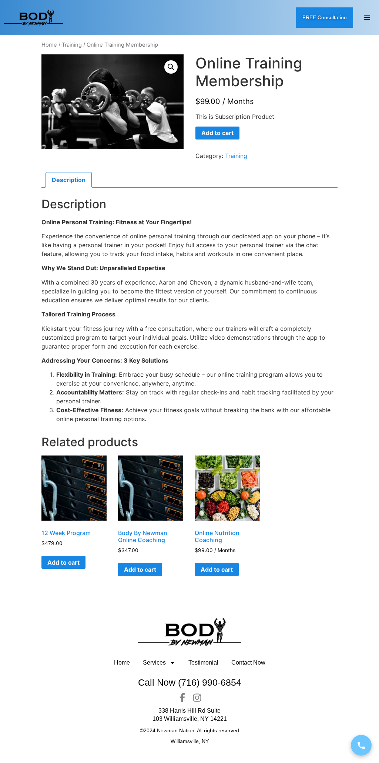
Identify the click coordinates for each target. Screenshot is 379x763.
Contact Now (248, 662)
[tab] (69, 180)
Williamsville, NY (190, 741)
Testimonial (203, 662)
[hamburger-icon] (367, 17)
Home (49, 44)
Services (154, 662)
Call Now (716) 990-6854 (189, 682)
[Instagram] (197, 697)
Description (68, 180)
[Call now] (361, 745)
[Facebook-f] (182, 697)
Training (72, 44)
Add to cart (217, 133)
